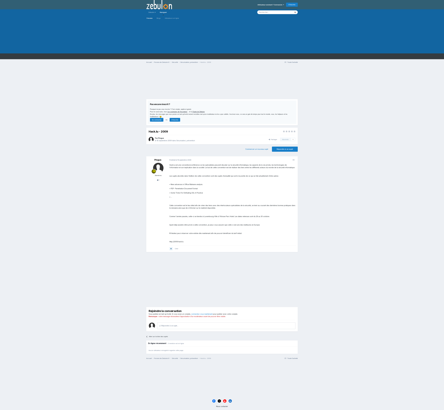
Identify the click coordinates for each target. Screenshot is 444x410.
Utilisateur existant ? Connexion (270, 5)
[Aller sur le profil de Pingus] (151, 139)
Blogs (159, 18)
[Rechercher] (295, 12)
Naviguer (163, 12)
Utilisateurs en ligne (172, 18)
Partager (273, 139)
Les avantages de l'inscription (177, 112)
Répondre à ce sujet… (169, 326)
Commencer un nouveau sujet (256, 149)
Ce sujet (287, 12)
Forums (150, 18)
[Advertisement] (222, 37)
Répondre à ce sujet (285, 149)
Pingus (161, 138)
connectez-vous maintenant (202, 314)
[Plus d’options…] (293, 160)
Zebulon (151, 12)
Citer (176, 249)
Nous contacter (222, 406)
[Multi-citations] (171, 248)
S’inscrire (291, 5)
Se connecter (157, 120)
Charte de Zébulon (198, 112)
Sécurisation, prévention (185, 141)
